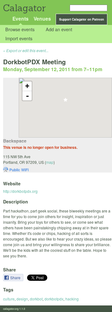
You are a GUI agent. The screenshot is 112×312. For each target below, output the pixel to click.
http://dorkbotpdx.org (20, 191)
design (22, 298)
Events (20, 18)
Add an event (59, 29)
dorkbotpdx (53, 298)
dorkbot (36, 298)
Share (15, 277)
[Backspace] (65, 102)
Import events (18, 38)
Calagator (24, 8)
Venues (42, 18)
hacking (72, 298)
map (50, 162)
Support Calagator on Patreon (81, 19)
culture (9, 298)
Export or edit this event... (27, 50)
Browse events (20, 29)
